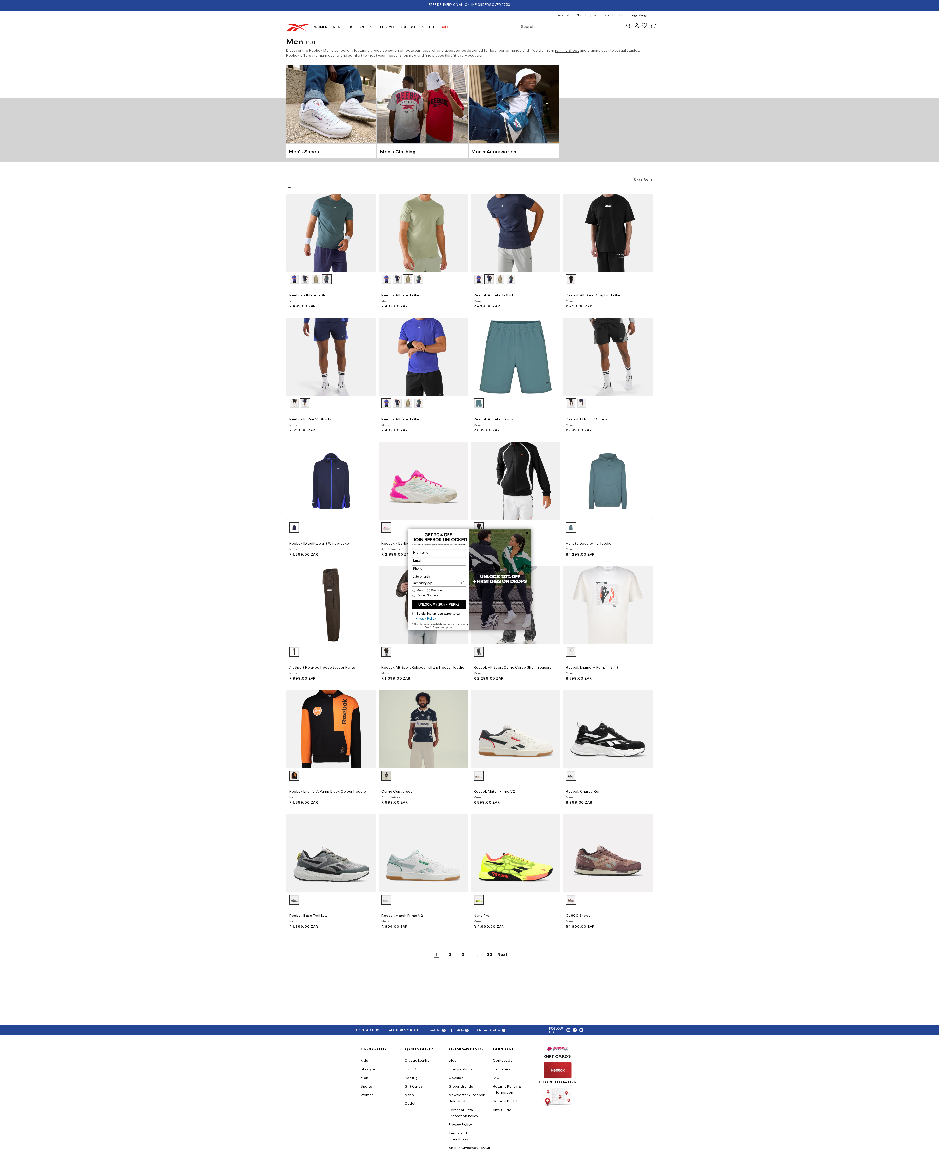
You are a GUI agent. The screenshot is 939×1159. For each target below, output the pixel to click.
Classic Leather (418, 1059)
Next (502, 954)
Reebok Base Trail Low (308, 915)
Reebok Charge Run (583, 790)
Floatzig (411, 1077)
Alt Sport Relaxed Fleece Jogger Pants (322, 666)
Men (364, 1077)
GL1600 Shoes (578, 915)
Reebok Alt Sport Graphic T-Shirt (594, 294)
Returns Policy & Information (507, 1088)
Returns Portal (505, 1100)
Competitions (460, 1068)
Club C (410, 1068)
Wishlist (564, 14)
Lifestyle (368, 1068)
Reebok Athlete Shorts (493, 418)
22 (489, 954)
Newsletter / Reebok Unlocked (467, 1097)
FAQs (459, 1029)
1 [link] (436, 954)
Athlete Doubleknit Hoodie (589, 542)
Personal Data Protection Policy (463, 1112)
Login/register (642, 14)
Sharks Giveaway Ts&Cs (469, 1147)
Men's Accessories (493, 151)
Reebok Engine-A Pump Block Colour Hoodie (327, 790)
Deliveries (501, 1068)
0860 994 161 (405, 1029)
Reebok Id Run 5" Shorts (310, 418)
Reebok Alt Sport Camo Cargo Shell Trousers (512, 666)
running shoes (567, 49)
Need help (584, 15)
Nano (409, 1094)
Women (367, 1094)
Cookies (456, 1077)
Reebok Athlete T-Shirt (309, 294)
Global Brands (461, 1085)
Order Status (489, 1029)
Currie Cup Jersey (396, 790)
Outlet (410, 1103)
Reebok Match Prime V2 (494, 790)
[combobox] (576, 25)
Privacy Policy (460, 1124)
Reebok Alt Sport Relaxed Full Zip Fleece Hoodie (422, 666)
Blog (452, 1059)
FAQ (496, 1077)
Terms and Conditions (458, 1135)
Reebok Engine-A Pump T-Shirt (592, 666)
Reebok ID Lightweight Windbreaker (319, 542)
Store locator (614, 14)
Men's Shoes (304, 151)
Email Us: (433, 1029)
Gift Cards (414, 1085)
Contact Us (502, 1059)
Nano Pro (482, 915)
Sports (366, 1085)
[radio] (294, 279)
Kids (364, 1059)
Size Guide (502, 1109)
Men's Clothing (397, 151)
